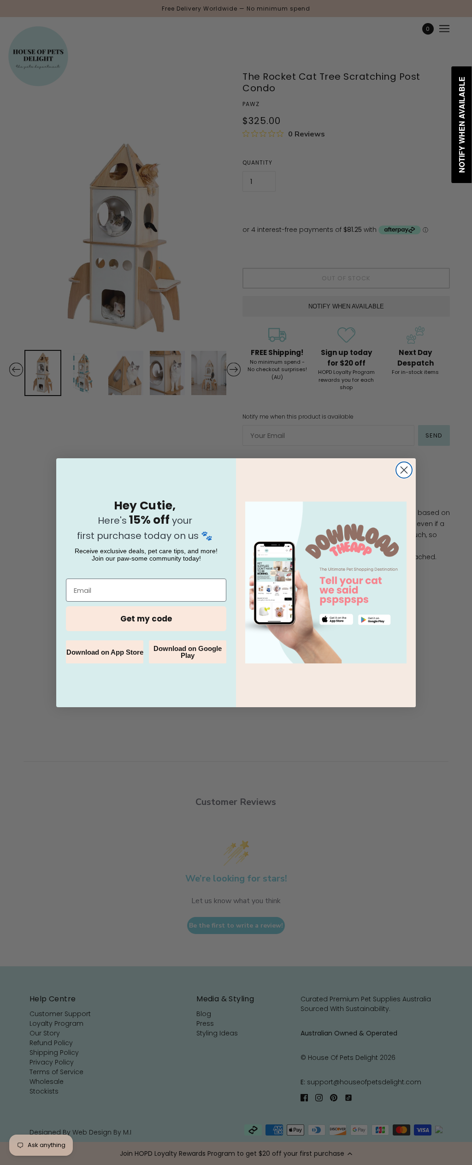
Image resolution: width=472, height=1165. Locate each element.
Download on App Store (104, 652)
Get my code (146, 618)
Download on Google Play (187, 652)
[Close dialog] (404, 470)
